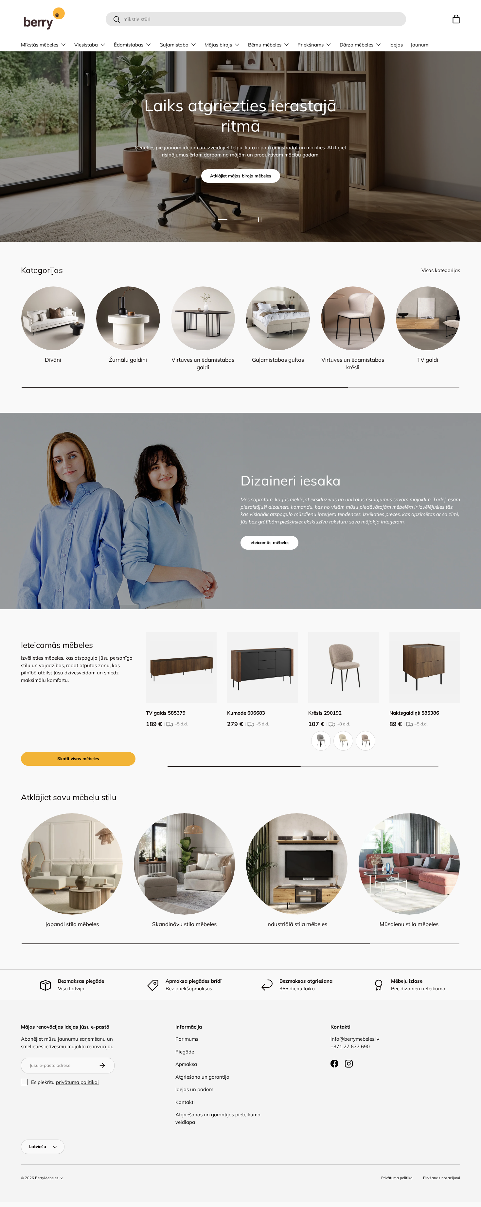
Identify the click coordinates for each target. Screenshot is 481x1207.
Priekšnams (310, 45)
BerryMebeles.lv (48, 1178)
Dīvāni (53, 359)
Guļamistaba (173, 45)
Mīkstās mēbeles (39, 45)
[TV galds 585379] (181, 667)
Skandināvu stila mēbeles (184, 924)
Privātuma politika (397, 1178)
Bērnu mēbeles (264, 45)
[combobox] (256, 19)
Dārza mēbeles (356, 45)
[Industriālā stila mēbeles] (296, 864)
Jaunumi (420, 45)
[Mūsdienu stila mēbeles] (409, 864)
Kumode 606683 (246, 713)
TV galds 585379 (166, 713)
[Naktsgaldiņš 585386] (424, 667)
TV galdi (427, 359)
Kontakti (185, 1102)
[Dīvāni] (53, 318)
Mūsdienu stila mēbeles (409, 924)
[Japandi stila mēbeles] (72, 864)
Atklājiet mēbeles (240, 165)
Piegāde (184, 1052)
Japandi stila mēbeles (72, 924)
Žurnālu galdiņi (128, 359)
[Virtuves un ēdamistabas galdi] (203, 318)
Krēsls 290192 (325, 713)
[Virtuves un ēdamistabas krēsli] (353, 318)
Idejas (396, 45)
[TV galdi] (428, 318)
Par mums (186, 1039)
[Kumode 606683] (262, 667)
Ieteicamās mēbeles (269, 542)
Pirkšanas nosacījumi (441, 1178)
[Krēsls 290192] (343, 667)
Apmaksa (186, 1064)
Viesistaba (86, 45)
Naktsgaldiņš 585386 (414, 713)
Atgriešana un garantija (202, 1077)
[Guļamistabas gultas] (278, 318)
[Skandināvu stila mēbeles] (184, 864)
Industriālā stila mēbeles (296, 924)
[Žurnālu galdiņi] (128, 318)
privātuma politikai (77, 1082)
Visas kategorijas (440, 270)
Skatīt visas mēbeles (78, 758)
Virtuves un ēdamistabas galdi (202, 363)
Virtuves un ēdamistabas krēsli (352, 363)
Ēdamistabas (128, 45)
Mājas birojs (218, 45)
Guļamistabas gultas (278, 359)
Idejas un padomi (195, 1089)
